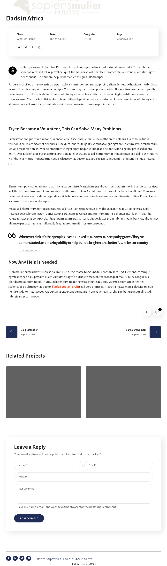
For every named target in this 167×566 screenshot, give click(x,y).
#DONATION (122, 411)
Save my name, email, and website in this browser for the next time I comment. (67, 507)
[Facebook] (25, 47)
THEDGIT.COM (87, 564)
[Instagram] (39, 47)
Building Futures (107, 406)
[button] (150, 8)
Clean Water (24, 406)
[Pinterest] (32, 47)
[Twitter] (19, 47)
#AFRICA (22, 411)
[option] (44, 394)
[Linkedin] (28, 558)
